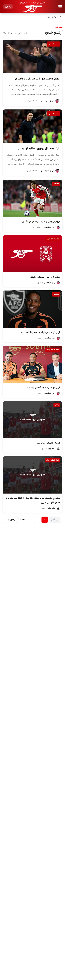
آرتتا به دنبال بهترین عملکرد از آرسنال (38, 148)
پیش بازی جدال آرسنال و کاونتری (44, 277)
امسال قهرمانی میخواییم (48, 443)
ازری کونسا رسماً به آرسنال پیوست (43, 387)
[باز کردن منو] (60, 6)
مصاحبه (56, 183)
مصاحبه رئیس (54, 44)
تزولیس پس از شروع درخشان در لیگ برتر (40, 222)
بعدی (12, 519)
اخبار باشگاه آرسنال (52, 349)
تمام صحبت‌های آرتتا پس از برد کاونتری (37, 79)
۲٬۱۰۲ (22, 519)
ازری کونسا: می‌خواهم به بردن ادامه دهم (40, 332)
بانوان (57, 405)
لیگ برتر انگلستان (53, 239)
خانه (60, 16)
